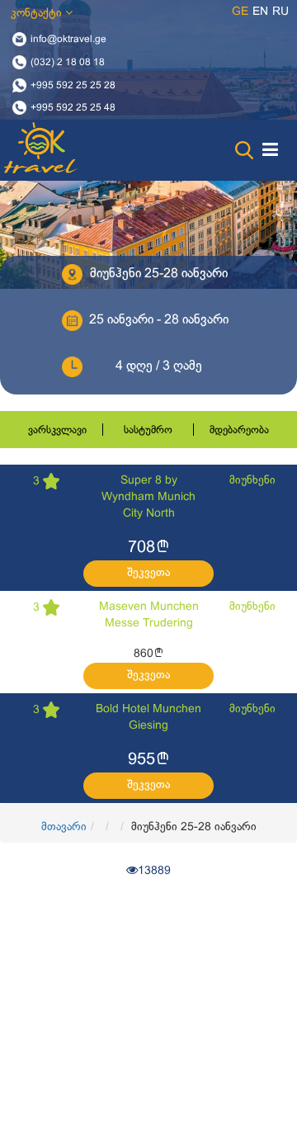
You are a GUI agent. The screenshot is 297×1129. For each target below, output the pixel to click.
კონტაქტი (38, 13)
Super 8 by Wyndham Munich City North (148, 497)
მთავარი (64, 827)
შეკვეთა (148, 573)
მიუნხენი (252, 480)
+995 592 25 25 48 (73, 108)
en (260, 12)
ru (280, 12)
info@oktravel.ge (68, 40)
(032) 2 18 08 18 (68, 62)
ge (240, 12)
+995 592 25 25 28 (73, 85)
